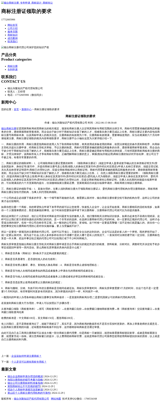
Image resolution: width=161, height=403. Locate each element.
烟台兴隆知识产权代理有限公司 (31, 398)
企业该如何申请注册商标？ (26, 356)
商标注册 (13, 66)
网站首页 (13, 25)
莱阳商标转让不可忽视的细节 (24, 386)
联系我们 (13, 41)
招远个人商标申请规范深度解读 (25, 389)
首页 (16, 109)
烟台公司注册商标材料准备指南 (25, 383)
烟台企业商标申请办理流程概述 (25, 376)
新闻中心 (27, 109)
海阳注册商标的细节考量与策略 (25, 379)
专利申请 (13, 69)
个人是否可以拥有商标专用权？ (29, 361)
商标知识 (13, 35)
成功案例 (13, 38)
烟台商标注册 (8, 128)
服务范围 (13, 31)
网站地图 (56, 398)
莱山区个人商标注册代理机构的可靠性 (29, 393)
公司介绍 (13, 28)
